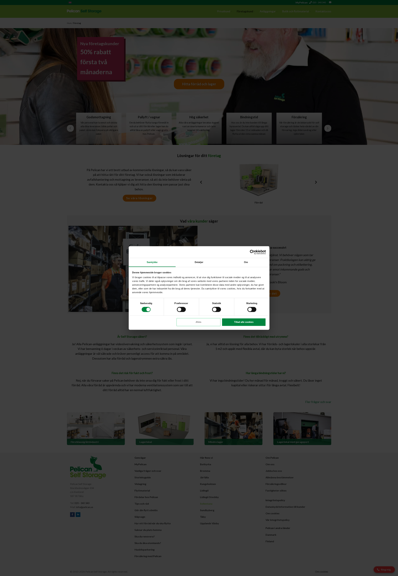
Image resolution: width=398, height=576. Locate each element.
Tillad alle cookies (244, 322)
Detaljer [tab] (199, 262)
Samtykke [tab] (152, 262)
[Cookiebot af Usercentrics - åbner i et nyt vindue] (252, 252)
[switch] (181, 309)
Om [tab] (246, 262)
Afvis (198, 322)
